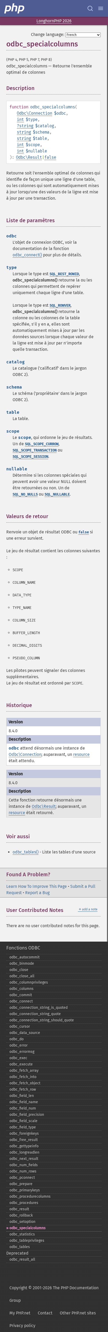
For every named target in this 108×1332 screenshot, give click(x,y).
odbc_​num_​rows (22, 1171)
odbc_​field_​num (22, 1108)
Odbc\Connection (34, 113)
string (26, 125)
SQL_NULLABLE (57, 494)
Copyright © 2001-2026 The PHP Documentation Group (54, 1294)
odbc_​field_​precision (26, 1114)
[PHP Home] (14, 8)
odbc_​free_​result (23, 1140)
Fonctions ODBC (23, 948)
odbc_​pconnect (22, 1177)
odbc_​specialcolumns (27, 1228)
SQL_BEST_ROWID (64, 274)
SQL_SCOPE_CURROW (41, 444)
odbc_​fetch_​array (24, 1070)
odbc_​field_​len (21, 1096)
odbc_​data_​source (24, 1033)
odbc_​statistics (22, 1234)
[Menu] (100, 8)
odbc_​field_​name (23, 1102)
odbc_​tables (19, 1247)
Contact (45, 1312)
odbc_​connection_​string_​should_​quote (41, 1020)
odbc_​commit (20, 995)
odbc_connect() (27, 254)
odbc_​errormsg (21, 1051)
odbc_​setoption (22, 1221)
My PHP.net (19, 1312)
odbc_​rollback (21, 1215)
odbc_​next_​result (23, 1158)
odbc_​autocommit (24, 957)
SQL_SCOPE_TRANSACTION (35, 450)
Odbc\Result (29, 157)
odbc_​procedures (23, 1203)
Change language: (47, 34)
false (50, 157)
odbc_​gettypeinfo (24, 1146)
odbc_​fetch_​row (22, 1089)
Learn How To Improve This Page (36, 886)
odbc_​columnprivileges (28, 982)
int (20, 119)
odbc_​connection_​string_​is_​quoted (38, 1007)
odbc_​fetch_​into (22, 1077)
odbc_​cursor (19, 1026)
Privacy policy (22, 1325)
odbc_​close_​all (21, 976)
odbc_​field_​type (22, 1127)
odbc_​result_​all (22, 1259)
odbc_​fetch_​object (24, 1083)
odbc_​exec (18, 1058)
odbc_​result (19, 1209)
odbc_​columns (21, 988)
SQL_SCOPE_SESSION (30, 456)
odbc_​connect (21, 1001)
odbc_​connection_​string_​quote (35, 1014)
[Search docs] (90, 8)
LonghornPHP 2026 (54, 20)
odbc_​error (18, 1045)
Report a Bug (37, 892)
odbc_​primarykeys (24, 1190)
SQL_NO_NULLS (25, 494)
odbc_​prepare (21, 1184)
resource (81, 754)
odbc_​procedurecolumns (30, 1196)
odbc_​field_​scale (23, 1121)
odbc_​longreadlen (24, 1152)
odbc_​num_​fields (23, 1165)
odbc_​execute (21, 1064)
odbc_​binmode (21, 963)
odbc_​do (16, 1039)
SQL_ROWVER (60, 305)
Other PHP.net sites (78, 1312)
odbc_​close (18, 970)
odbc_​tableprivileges (26, 1240)
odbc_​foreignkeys (24, 1133)
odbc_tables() (26, 852)
